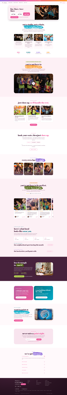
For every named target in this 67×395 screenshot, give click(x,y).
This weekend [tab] (33, 142)
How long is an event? (24, 367)
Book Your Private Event (21, 297)
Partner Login (47, 385)
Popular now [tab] (28, 142)
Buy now (40, 0)
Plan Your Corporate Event (41, 297)
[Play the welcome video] (33, 83)
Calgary (33, 390)
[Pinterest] (18, 386)
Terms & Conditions (37, 341)
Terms (47, 393)
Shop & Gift (25, 2)
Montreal (50, 390)
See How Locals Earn (18, 276)
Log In (61, 2)
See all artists (49, 251)
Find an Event (11, 2)
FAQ (36, 381)
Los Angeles (38, 390)
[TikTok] (20, 386)
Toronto (28, 390)
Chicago (19, 391)
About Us (29, 381)
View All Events (33, 149)
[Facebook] (17, 386)
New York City (21, 390)
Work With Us (21, 2)
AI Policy (51, 393)
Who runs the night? (24, 361)
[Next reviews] (52, 196)
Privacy (49, 393)
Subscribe (38, 339)
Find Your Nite (33, 124)
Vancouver (45, 390)
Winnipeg (35, 390)
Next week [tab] (38, 142)
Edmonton (30, 390)
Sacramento (47, 390)
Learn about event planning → (29, 276)
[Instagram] (15, 386)
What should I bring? (24, 364)
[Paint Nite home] (4, 2)
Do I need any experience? (25, 356)
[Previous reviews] (50, 196)
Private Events (16, 2)
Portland (16, 391)
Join (63, 2)
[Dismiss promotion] (66, 0)
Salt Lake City (25, 390)
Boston (19, 390)
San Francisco (41, 390)
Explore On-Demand (18, 320)
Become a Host (47, 381)
